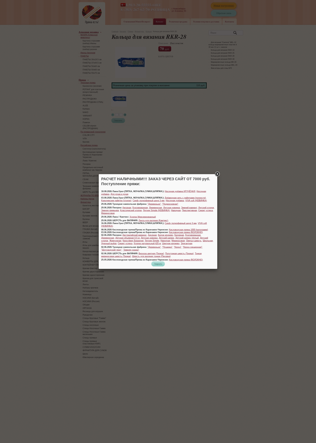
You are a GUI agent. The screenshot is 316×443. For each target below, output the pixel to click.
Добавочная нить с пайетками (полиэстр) (185, 198)
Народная (176, 210)
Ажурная (126, 207)
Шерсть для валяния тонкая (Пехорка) (151, 256)
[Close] (217, 174)
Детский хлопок (206, 207)
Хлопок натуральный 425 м (147, 243)
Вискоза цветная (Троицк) (151, 253)
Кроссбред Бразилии (133, 240)
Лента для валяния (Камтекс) (153, 220)
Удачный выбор (109, 243)
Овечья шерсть (193, 240)
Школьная (208, 240)
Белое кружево (165, 235)
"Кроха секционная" (192, 247)
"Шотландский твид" (111, 250)
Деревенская (155, 207)
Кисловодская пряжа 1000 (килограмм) (188, 229)
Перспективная (189, 210)
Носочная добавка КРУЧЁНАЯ (180, 191)
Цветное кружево (170, 243)
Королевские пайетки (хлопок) (116, 200)
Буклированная (140, 207)
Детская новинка (171, 207)
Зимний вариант (189, 207)
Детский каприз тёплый (187, 238)
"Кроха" (177, 247)
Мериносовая (108, 213)
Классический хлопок (131, 210)
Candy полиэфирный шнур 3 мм (148, 200)
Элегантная (186, 243)
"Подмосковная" (170, 204)
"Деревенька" (154, 204)
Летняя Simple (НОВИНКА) (156, 210)
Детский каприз (166, 238)
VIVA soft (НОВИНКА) (196, 200)
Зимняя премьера (110, 210)
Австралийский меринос (134, 235)
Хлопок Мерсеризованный (143, 217)
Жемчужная (115, 240)
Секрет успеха (205, 210)
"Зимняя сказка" (131, 250)
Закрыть (158, 263)
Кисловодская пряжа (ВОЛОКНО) (186, 232)
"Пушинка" (167, 247)
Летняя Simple (152, 240)
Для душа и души (119, 194)
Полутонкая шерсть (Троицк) (179, 253)
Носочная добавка (175, 200)
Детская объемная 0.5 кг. (127, 238)
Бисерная (179, 235)
